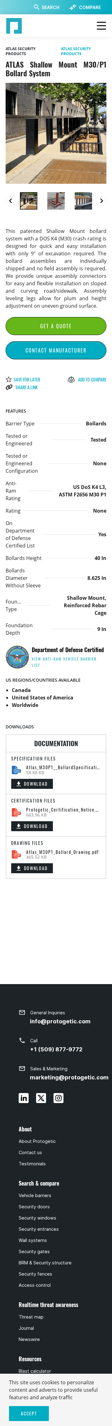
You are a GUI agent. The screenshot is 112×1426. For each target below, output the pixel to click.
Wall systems (33, 1240)
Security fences (35, 1274)
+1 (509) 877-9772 (56, 1049)
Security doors (34, 1207)
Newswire (29, 1339)
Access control (35, 1285)
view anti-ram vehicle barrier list (64, 662)
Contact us (30, 1152)
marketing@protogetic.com (69, 1077)
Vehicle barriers (35, 1195)
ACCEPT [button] (29, 1413)
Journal (26, 1328)
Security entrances (39, 1229)
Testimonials (32, 1164)
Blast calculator (35, 1371)
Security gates (34, 1251)
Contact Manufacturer (56, 350)
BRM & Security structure (45, 1263)
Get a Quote (56, 326)
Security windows (37, 1218)
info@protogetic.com (60, 1021)
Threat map (31, 1317)
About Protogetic (37, 1141)
